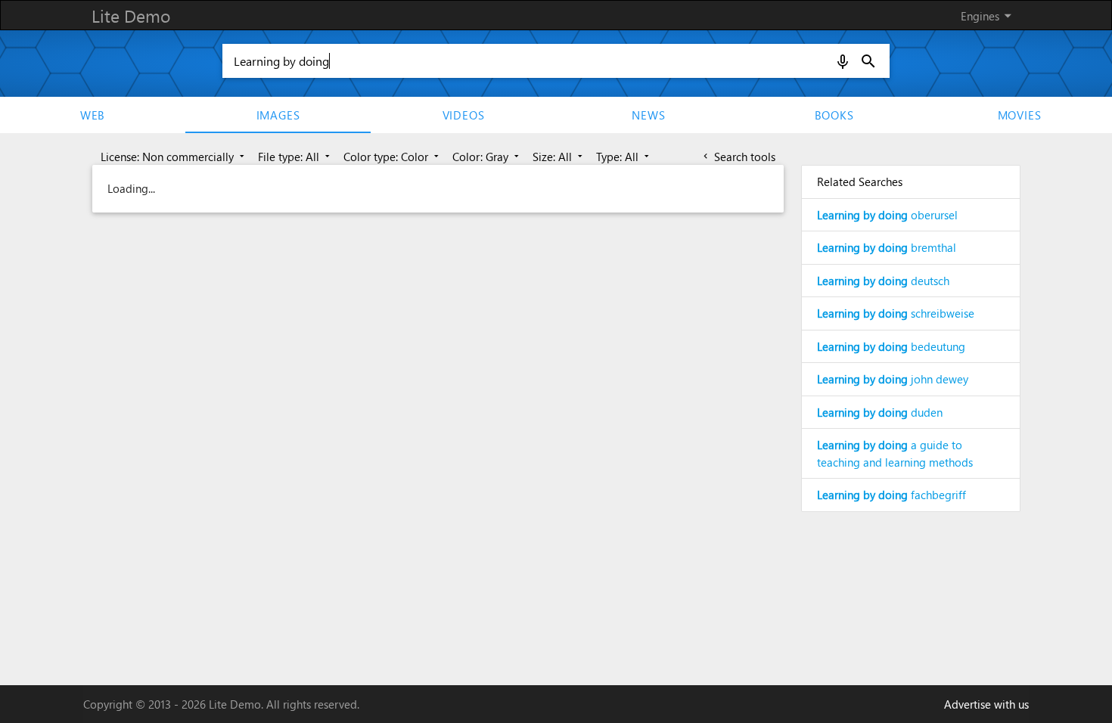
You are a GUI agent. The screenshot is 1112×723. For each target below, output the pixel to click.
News (648, 115)
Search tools (737, 156)
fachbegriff (891, 494)
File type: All (295, 156)
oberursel (887, 214)
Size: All (559, 156)
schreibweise (895, 313)
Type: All (624, 156)
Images (278, 115)
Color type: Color (392, 156)
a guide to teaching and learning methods (895, 453)
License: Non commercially (174, 156)
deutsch (883, 280)
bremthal (886, 247)
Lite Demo (131, 15)
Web (92, 115)
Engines (989, 15)
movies (1020, 115)
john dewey (892, 378)
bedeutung (891, 346)
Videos (464, 115)
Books (834, 115)
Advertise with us (986, 704)
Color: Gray (487, 156)
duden (880, 412)
